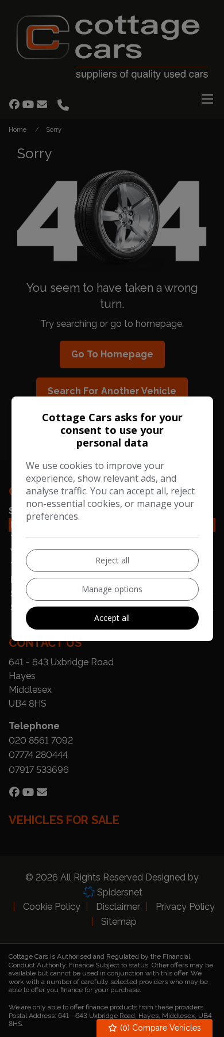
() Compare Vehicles (159, 1027)
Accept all (112, 617)
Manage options (112, 589)
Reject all (112, 560)
